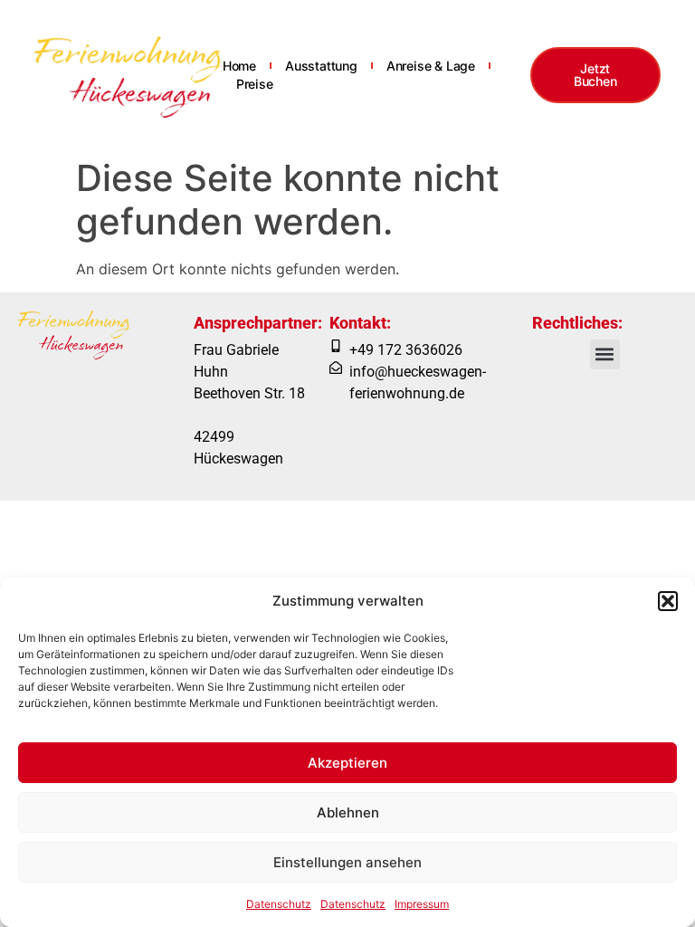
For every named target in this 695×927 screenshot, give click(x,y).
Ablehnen (348, 812)
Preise (254, 83)
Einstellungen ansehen (347, 862)
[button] (668, 601)
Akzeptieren (347, 762)
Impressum (422, 904)
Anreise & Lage (430, 65)
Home (239, 65)
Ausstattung (321, 65)
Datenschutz (278, 904)
